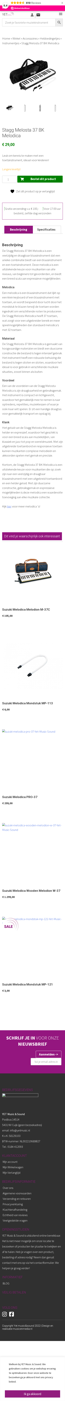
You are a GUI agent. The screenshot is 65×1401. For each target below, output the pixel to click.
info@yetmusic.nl (19, 1130)
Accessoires (30, 38)
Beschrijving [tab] (18, 230)
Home (6, 38)
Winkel (16, 38)
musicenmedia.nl (22, 1328)
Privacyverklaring (13, 1204)
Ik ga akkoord (32, 1394)
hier (9, 506)
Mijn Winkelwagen (13, 1167)
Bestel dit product (43, 179)
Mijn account (10, 1162)
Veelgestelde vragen (15, 1220)
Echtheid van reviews (15, 1215)
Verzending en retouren (17, 1198)
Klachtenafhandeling (15, 1209)
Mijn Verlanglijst (11, 1172)
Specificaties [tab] (46, 230)
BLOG (6, 1283)
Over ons (8, 1188)
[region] (32, 1379)
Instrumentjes (10, 43)
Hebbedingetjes (50, 38)
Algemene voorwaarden (17, 1193)
